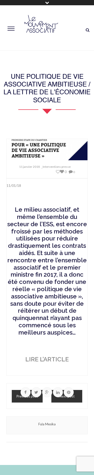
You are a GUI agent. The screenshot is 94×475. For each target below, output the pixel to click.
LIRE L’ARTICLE (47, 359)
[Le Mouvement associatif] (41, 28)
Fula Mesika (47, 424)
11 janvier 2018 (29, 167)
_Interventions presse (56, 167)
